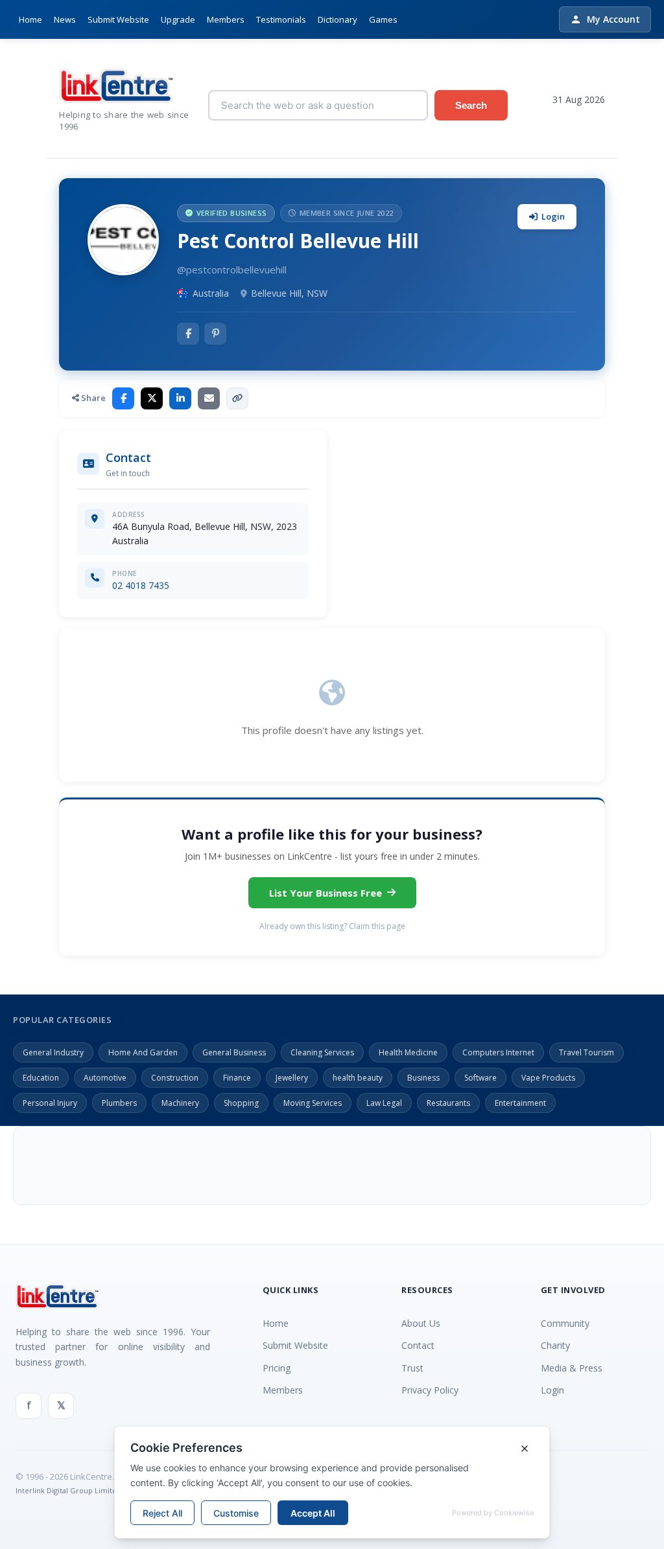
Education (41, 1077)
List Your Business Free (325, 892)
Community (565, 1323)
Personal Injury (50, 1102)
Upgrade (178, 19)
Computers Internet (498, 1052)
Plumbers (119, 1102)
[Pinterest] (215, 334)
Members (225, 19)
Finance (237, 1077)
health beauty (358, 1077)
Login (553, 216)
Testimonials (281, 19)
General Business (234, 1052)
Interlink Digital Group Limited (68, 1490)
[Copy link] (237, 398)
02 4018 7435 (140, 585)
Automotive (105, 1077)
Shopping (241, 1102)
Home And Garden (143, 1052)
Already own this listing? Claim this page (332, 926)
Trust (412, 1368)
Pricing (276, 1368)
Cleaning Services (322, 1052)
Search (471, 105)
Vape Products (548, 1077)
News (65, 19)
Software (480, 1077)
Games (383, 19)
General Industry (53, 1052)
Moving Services (312, 1102)
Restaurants (448, 1102)
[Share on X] (152, 398)
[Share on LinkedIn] (180, 398)
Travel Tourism (586, 1052)
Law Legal (384, 1102)
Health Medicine (408, 1052)
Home (30, 19)
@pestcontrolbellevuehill (232, 269)
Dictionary (337, 19)
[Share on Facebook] (123, 398)
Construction (174, 1077)
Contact (417, 1345)
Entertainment (520, 1102)
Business (423, 1077)
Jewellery (292, 1077)
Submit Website (118, 19)
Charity (555, 1345)
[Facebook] (188, 334)
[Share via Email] (209, 398)
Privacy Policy (429, 1390)
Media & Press (571, 1368)
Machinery (180, 1102)
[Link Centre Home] (124, 86)
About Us (420, 1323)
